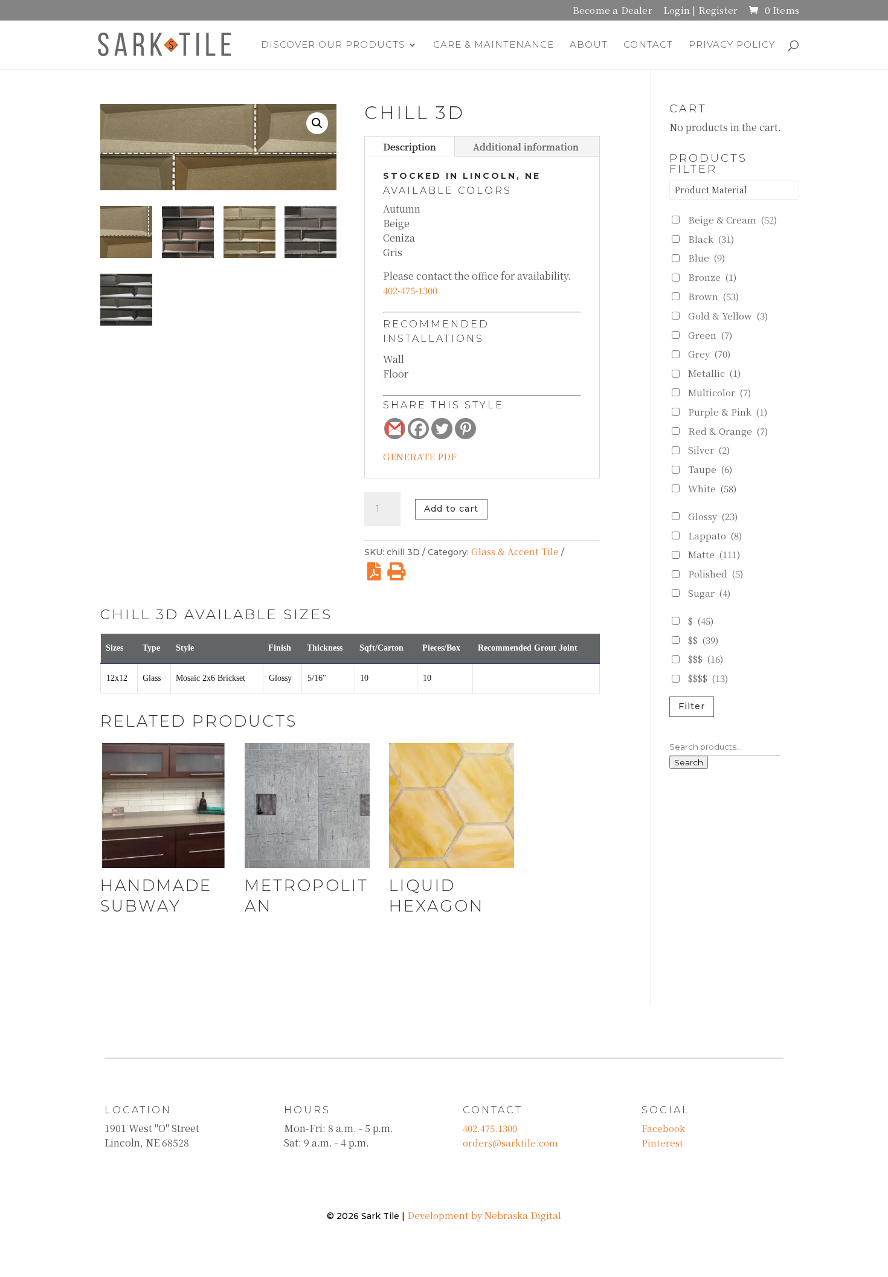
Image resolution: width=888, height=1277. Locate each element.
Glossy (713, 516)
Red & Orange (728, 431)
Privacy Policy (732, 45)
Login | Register (700, 11)
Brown (713, 296)
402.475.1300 (490, 1128)
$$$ (705, 658)
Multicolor (719, 392)
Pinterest (662, 1142)
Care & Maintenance (493, 45)
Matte (714, 554)
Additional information (526, 146)
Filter (691, 706)
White (712, 488)
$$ (703, 640)
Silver (709, 449)
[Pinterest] (465, 428)
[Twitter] (441, 428)
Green (710, 335)
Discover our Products (333, 45)
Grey (709, 353)
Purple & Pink (727, 411)
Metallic (714, 373)
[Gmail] (394, 428)
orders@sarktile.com (510, 1142)
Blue (706, 257)
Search (688, 762)
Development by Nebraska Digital (484, 1215)
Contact (648, 45)
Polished (715, 573)
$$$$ (708, 678)
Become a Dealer (612, 11)
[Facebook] (418, 428)
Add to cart (451, 508)
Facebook (663, 1128)
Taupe (710, 469)
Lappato (715, 535)
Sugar (709, 593)
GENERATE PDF (420, 456)
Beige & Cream (732, 219)
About (589, 45)
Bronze (712, 277)
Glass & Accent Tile (515, 551)
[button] (317, 123)
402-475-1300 (410, 290)
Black (711, 239)
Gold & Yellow (728, 315)
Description (409, 146)
